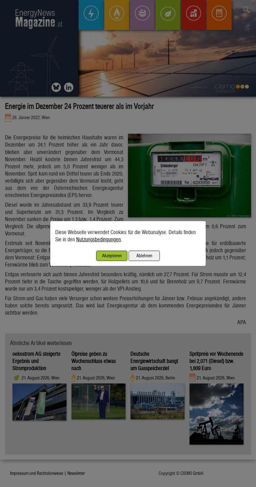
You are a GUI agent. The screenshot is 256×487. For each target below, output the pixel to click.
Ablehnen (144, 255)
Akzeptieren (112, 255)
